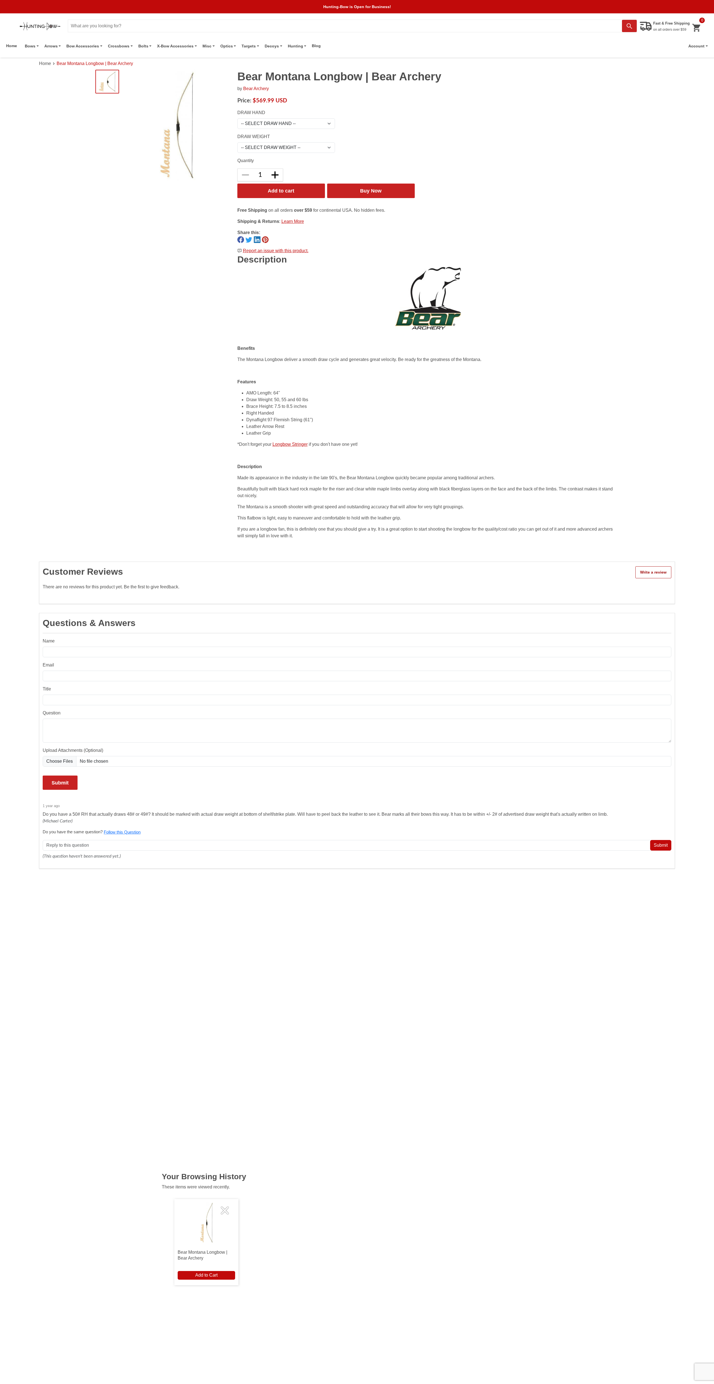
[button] (698, 46)
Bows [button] (30, 46)
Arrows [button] (51, 46)
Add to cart (281, 191)
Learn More (292, 221)
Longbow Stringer (290, 444)
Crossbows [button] (118, 46)
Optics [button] (226, 46)
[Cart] (696, 28)
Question (52, 713)
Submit (60, 783)
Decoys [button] (272, 46)
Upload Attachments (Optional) (73, 750)
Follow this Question (122, 832)
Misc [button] (206, 46)
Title (47, 689)
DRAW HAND (251, 112)
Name (49, 641)
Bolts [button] (143, 46)
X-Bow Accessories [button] (175, 46)
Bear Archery (256, 88)
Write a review (653, 572)
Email (48, 665)
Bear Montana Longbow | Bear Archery (95, 63)
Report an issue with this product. (275, 250)
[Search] (629, 26)
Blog (316, 46)
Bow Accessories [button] (82, 46)
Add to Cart (206, 1275)
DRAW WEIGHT (253, 136)
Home (11, 46)
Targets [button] (249, 46)
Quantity (245, 160)
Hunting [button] (295, 46)
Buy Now (371, 191)
